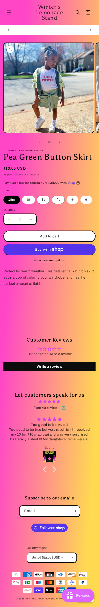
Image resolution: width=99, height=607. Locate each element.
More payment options (49, 260)
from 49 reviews (47, 408)
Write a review (49, 366)
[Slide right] (60, 142)
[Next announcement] (90, 30)
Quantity (9, 209)
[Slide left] (39, 142)
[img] (49, 401)
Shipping (8, 174)
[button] (9, 12)
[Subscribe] (75, 511)
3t (43, 199)
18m (11, 199)
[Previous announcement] (8, 30)
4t (58, 199)
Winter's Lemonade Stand (42, 598)
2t (31, 201)
